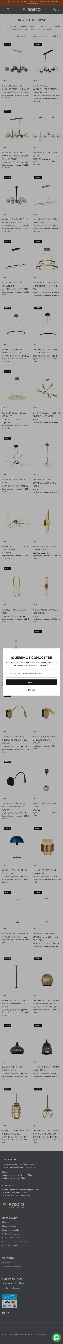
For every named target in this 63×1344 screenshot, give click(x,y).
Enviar (31, 682)
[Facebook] (29, 690)
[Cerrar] (56, 652)
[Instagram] (34, 690)
